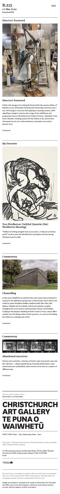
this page (15, 487)
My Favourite (9, 143)
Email (4, 455)
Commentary (9, 256)
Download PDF (8, 12)
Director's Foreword (13, 20)
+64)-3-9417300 (41, 453)
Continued (6, 130)
